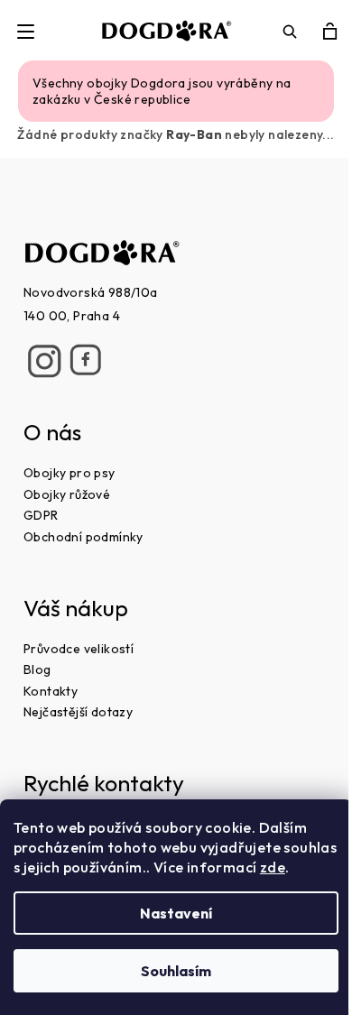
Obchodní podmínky (83, 537)
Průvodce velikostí (78, 649)
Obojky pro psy (69, 473)
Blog (37, 669)
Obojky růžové (66, 494)
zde (272, 867)
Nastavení (176, 913)
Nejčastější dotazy (78, 712)
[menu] (26, 31)
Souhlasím (176, 971)
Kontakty (50, 691)
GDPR (41, 515)
